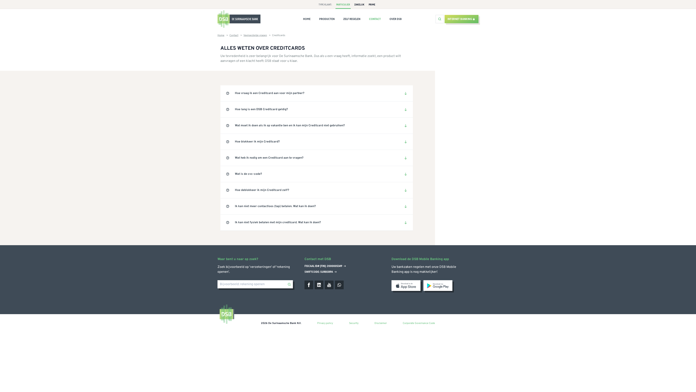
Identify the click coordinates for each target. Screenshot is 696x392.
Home (306, 19)
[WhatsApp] (339, 285)
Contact (375, 19)
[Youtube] (329, 285)
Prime (372, 4)
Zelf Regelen (351, 19)
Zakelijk (359, 4)
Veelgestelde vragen (255, 35)
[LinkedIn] (319, 285)
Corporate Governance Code (419, 323)
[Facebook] (308, 285)
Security (354, 323)
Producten (327, 19)
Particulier (343, 4)
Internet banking (460, 19)
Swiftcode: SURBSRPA (318, 271)
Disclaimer (380, 323)
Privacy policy (325, 323)
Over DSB (396, 19)
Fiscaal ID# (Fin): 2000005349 (323, 266)
